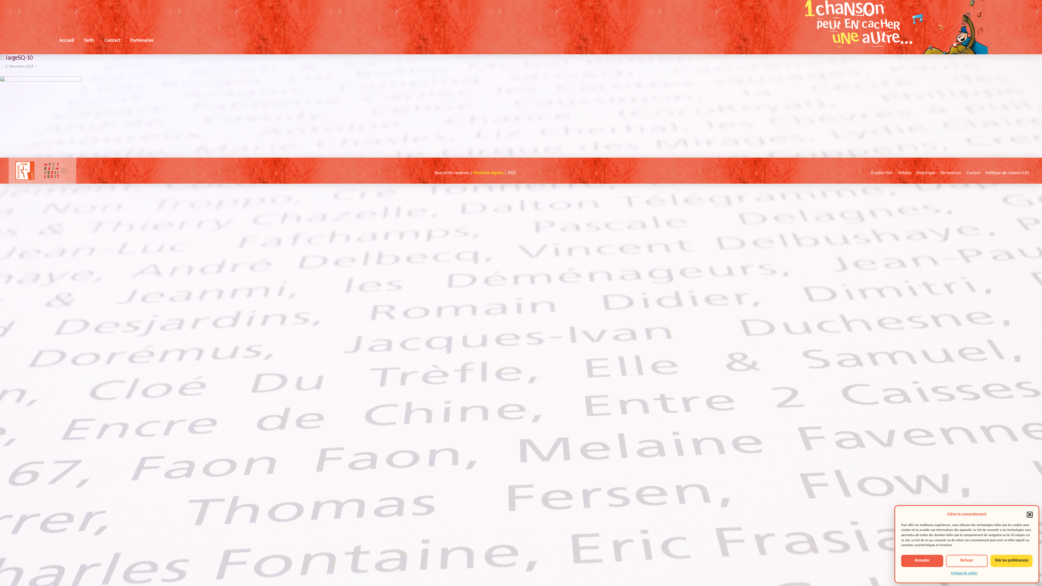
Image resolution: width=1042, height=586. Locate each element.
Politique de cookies (964, 573)
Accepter (922, 561)
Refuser (966, 561)
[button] (1030, 514)
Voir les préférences (1011, 561)
